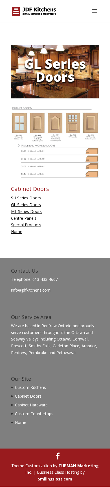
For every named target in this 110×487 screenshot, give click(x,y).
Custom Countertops (34, 413)
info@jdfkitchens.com (30, 290)
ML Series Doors (26, 211)
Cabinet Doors (28, 396)
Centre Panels (23, 218)
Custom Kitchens (30, 387)
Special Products (26, 224)
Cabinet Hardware (31, 405)
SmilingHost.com (55, 479)
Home (16, 231)
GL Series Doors (26, 204)
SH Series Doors (26, 198)
